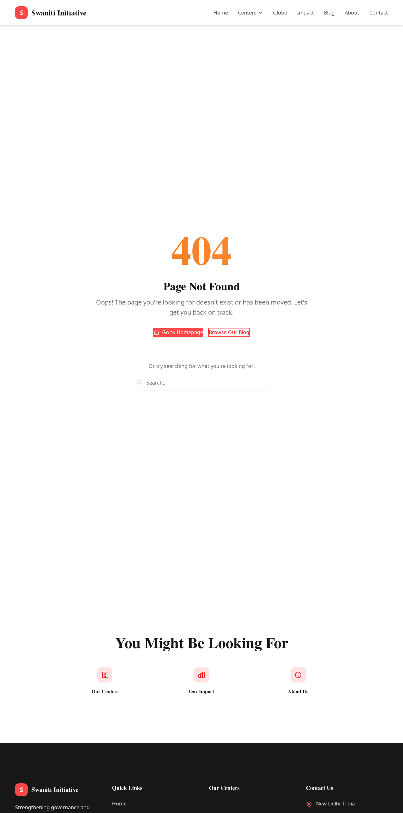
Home (220, 12)
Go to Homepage (182, 332)
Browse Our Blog (229, 332)
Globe (280, 12)
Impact (305, 12)
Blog (329, 12)
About (352, 12)
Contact (378, 12)
